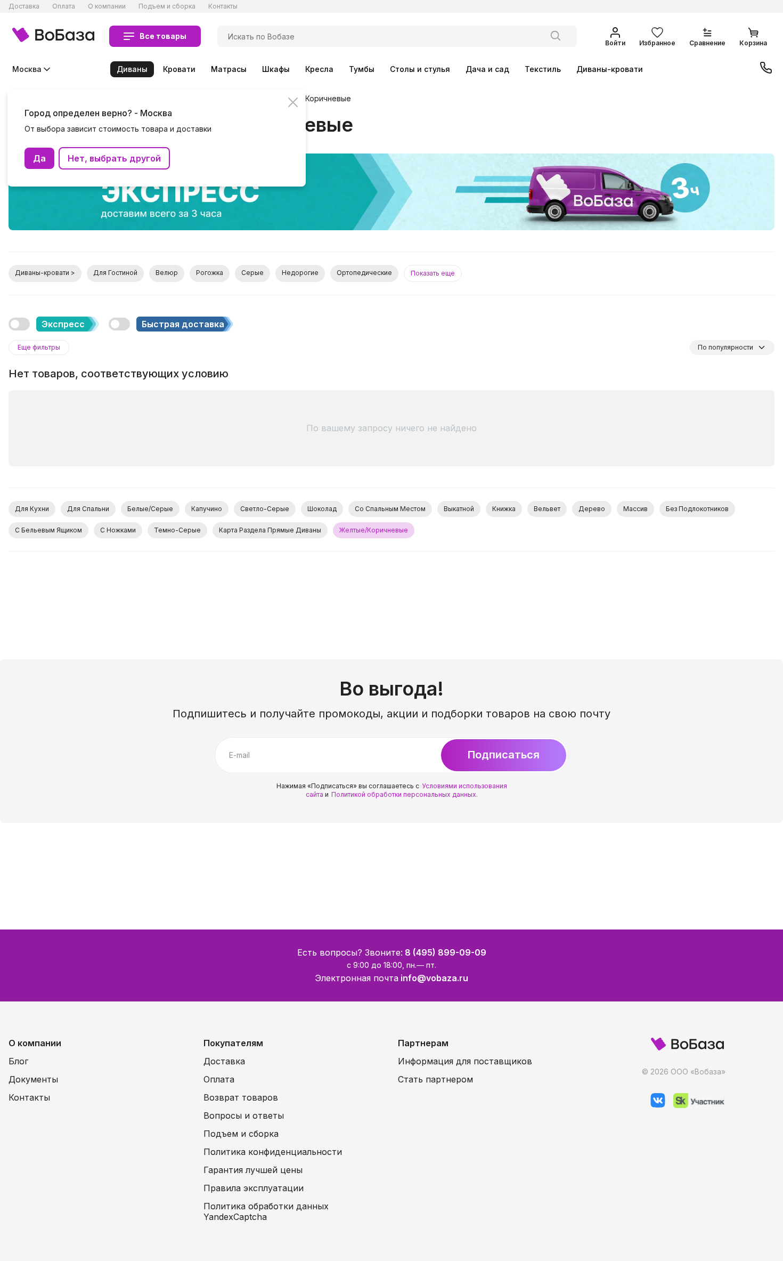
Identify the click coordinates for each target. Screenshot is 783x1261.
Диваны (132, 69)
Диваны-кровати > (45, 273)
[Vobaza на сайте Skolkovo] (694, 1105)
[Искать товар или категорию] (555, 36)
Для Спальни (88, 509)
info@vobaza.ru (434, 978)
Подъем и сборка (166, 6)
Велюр (167, 273)
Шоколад (322, 509)
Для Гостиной (115, 273)
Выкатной (459, 509)
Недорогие (300, 273)
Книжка (504, 509)
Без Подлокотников (697, 509)
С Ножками (118, 530)
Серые (252, 273)
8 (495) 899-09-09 (445, 952)
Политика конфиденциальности (272, 1151)
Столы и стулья (420, 69)
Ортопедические (364, 273)
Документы (33, 1079)
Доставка (24, 6)
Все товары (163, 36)
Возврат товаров (240, 1097)
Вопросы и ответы (243, 1115)
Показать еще (433, 273)
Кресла (319, 69)
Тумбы (361, 69)
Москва (27, 69)
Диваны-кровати (609, 69)
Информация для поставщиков (465, 1061)
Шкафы (276, 69)
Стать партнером (435, 1079)
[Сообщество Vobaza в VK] (653, 1105)
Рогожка (209, 273)
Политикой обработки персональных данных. (404, 794)
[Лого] (53, 36)
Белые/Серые (150, 509)
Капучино (206, 509)
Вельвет (547, 509)
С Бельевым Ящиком (48, 530)
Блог (18, 1061)
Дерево (591, 509)
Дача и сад (487, 69)
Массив (635, 509)
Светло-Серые (264, 509)
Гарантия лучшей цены (253, 1170)
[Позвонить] (766, 69)
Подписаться (504, 754)
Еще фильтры (39, 347)
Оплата (63, 6)
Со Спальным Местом (390, 509)
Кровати (179, 69)
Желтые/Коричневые (311, 98)
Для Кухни (32, 509)
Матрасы (229, 69)
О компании (107, 6)
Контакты (223, 6)
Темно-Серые (177, 530)
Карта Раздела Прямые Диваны (270, 530)
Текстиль (543, 69)
